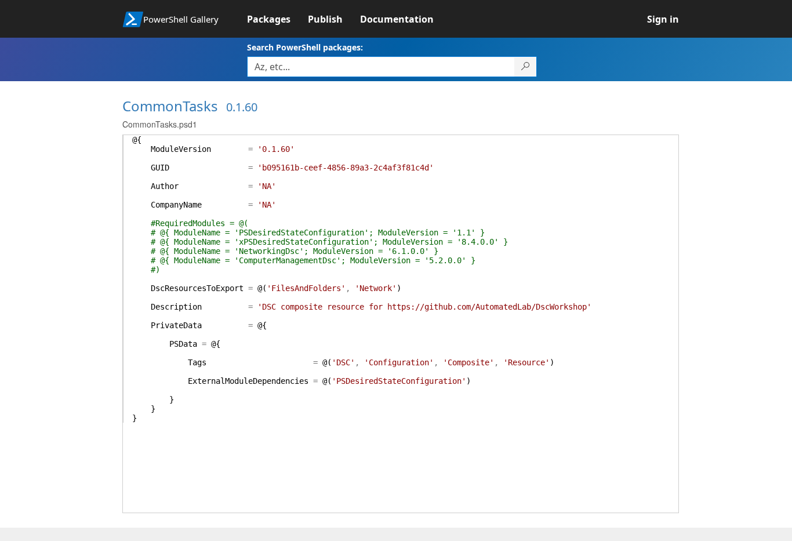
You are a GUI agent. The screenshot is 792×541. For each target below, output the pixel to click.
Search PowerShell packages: (305, 47)
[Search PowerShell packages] (525, 66)
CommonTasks (170, 105)
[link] (277, 19)
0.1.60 (241, 107)
